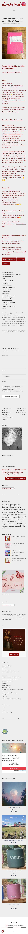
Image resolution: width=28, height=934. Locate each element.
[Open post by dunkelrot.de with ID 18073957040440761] (14, 827)
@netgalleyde (15, 504)
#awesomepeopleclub (10, 127)
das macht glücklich (6, 667)
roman (19, 524)
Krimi (8, 522)
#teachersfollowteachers (8, 302)
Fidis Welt (4, 669)
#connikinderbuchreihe (8, 280)
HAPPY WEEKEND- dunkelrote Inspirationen (11, 673)
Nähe (12, 524)
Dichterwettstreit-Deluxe (18, 331)
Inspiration (6, 519)
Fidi (9, 23)
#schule (4, 308)
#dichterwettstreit (6, 285)
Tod (3, 528)
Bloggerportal (19, 512)
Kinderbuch (21, 520)
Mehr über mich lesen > (7, 455)
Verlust (9, 528)
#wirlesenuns (5, 293)
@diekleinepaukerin (10, 86)
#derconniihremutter (7, 276)
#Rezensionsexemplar (15, 72)
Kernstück (17, 520)
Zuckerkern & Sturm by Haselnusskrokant (11, 698)
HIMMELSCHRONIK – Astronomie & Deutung (11, 677)
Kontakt (3, 708)
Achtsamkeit (19, 509)
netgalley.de (19, 521)
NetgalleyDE (6, 524)
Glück (8, 516)
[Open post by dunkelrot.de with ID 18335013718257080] (14, 794)
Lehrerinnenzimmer (6, 685)
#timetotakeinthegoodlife (9, 306)
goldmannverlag (22, 516)
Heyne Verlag (11, 517)
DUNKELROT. (10, 925)
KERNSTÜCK (4, 683)
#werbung (5, 72)
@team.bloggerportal (11, 507)
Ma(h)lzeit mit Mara (6, 687)
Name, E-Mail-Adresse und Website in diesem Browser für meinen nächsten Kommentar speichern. (12, 388)
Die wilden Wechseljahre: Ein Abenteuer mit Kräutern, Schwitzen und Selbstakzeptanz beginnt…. (7, 414)
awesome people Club (18, 511)
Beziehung (12, 512)
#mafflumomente (6, 289)
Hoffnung (16, 517)
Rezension (15, 524)
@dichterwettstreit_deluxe (12, 134)
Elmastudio (23, 927)
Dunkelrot (5, 263)
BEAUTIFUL (5, 512)
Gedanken (23, 514)
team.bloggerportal (14, 526)
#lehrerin (4, 304)
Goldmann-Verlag (14, 516)
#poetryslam (5, 283)
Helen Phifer (5, 517)
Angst (10, 510)
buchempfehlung (5, 514)
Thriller (22, 526)
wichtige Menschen (6, 696)
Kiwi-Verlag (4, 521)
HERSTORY (4, 675)
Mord (14, 521)
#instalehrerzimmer (7, 300)
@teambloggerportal (6, 509)
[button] (2, 931)
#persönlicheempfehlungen (9, 295)
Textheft (8, 333)
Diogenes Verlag (10, 514)
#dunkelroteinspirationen (8, 287)
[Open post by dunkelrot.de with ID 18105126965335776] (14, 857)
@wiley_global (14, 509)
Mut (16, 521)
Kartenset (12, 520)
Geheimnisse (4, 516)
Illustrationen (22, 517)
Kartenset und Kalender (7, 681)
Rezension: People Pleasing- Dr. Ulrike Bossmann (21, 411)
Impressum (4, 710)
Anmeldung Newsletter (9, 259)
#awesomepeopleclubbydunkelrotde (11, 274)
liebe (11, 522)
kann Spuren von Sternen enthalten (10, 679)
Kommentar (5, 355)
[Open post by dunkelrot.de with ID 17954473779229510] (14, 891)
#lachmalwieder (6, 291)
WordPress (10, 927)
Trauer (5, 528)
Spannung (6, 526)
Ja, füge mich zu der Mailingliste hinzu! (13, 391)
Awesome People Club (7, 665)
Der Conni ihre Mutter (10, 331)
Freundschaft (16, 514)
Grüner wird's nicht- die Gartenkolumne (10, 671)
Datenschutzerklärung (7, 712)
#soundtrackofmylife (7, 298)
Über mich (21, 259)
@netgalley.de (5, 505)
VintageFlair (4, 694)
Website (4, 381)
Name (4, 371)
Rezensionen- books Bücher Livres (11, 330)
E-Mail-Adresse (6, 376)
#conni (3, 278)
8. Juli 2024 (4, 23)
